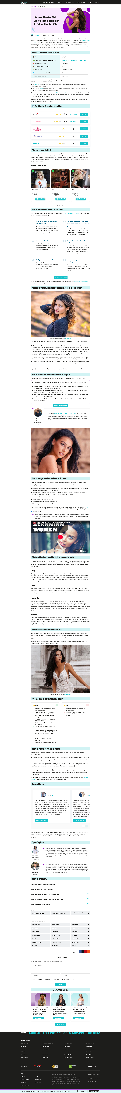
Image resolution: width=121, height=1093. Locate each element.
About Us (23, 1076)
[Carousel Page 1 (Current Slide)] (57, 205)
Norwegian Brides (36, 942)
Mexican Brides (67, 1049)
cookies (30, 1091)
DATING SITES (70, 2)
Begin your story (41, 820)
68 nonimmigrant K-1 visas (63, 93)
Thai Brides (23, 1049)
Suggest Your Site (25, 1085)
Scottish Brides (75, 942)
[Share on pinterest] (85, 951)
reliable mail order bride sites (71, 213)
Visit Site (84, 114)
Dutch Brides (35, 928)
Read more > (38, 1018)
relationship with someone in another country (65, 413)
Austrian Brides (55, 924)
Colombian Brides (68, 1057)
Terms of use (38, 1079)
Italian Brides (35, 938)
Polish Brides (89, 1054)
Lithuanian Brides (76, 938)
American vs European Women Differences (79, 913)
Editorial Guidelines (25, 1079)
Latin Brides (67, 1046)
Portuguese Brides (56, 942)
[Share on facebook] (80, 951)
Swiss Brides (75, 945)
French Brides (35, 931)
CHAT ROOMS (81, 2)
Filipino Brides (24, 1051)
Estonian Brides (56, 928)
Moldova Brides (89, 1057)
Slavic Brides (89, 1046)
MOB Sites (61, 2)
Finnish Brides (75, 928)
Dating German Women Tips (38, 913)
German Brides (55, 931)
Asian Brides (23, 1046)
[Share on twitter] (83, 951)
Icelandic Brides (56, 935)
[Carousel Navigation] (59, 825)
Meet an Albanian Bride (60, 405)
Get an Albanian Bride (60, 277)
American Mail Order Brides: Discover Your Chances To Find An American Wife (39, 1012)
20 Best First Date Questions (59, 913)
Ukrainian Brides (90, 1049)
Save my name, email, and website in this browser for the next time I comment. (54, 979)
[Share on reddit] (88, 951)
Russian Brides (89, 1051)
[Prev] (83, 826)
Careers (36, 1076)
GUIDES (97, 2)
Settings (83, 1091)
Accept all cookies (94, 1091)
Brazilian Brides (67, 1051)
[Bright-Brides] (24, 2)
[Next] (86, 826)
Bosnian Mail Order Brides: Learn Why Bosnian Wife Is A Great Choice (60, 1012)
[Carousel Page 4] (62, 205)
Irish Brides (74, 935)
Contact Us (23, 1082)
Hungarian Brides (36, 935)
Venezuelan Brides (68, 1054)
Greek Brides (75, 931)
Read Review (73, 114)
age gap (41, 88)
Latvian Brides (55, 938)
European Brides (36, 924)
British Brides (75, 924)
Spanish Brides (35, 945)
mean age (37, 84)
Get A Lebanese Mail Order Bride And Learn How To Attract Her (79, 1011)
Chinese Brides (24, 1054)
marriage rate (43, 369)
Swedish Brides (55, 945)
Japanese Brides (24, 1057)
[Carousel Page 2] (59, 205)
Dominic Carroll (37, 35)
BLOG (89, 2)
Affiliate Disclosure (86, 110)
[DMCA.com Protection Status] (92, 1066)
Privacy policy (38, 1082)
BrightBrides (34, 6)
